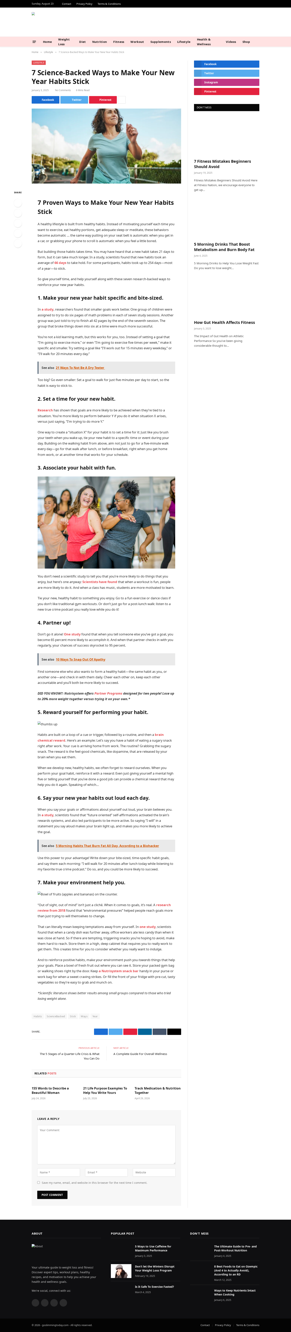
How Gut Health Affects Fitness (224, 322)
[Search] (257, 41)
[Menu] (34, 41)
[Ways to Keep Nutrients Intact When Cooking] (200, 1295)
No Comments (63, 90)
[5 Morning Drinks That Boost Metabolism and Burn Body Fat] (226, 218)
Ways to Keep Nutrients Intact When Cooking (235, 1292)
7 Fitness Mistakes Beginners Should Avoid (222, 164)
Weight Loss (64, 41)
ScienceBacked (56, 1016)
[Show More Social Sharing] (122, 100)
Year (95, 1016)
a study (47, 309)
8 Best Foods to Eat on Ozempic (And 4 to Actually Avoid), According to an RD (236, 1270)
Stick (73, 1016)
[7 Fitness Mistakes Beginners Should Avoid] (226, 135)
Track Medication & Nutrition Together (158, 1090)
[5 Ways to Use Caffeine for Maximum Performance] (121, 1251)
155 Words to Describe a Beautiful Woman (50, 1090)
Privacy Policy (84, 4)
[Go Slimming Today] (72, 22)
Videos (231, 42)
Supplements (160, 42)
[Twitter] (18, 213)
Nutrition (99, 42)
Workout (137, 42)
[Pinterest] (18, 233)
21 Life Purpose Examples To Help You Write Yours (105, 1090)
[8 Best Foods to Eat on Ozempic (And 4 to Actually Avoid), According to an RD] (200, 1271)
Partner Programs (108, 693)
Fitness (118, 42)
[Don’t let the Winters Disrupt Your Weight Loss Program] (121, 1271)
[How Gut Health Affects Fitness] (226, 297)
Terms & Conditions (109, 4)
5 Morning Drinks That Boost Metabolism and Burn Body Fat (224, 247)
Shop (246, 42)
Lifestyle (184, 42)
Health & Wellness (204, 41)
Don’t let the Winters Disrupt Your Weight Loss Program (154, 1268)
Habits (38, 1016)
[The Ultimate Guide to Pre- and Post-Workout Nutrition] (200, 1251)
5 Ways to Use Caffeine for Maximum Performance (153, 1248)
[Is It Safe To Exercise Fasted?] (121, 1291)
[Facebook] (18, 203)
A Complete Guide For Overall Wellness (140, 1054)
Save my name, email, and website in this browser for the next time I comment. (94, 1183)
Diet (82, 42)
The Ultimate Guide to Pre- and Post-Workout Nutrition (235, 1248)
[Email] (18, 243)
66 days (60, 262)
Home (47, 42)
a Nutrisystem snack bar (119, 971)
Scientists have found (99, 581)
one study (148, 926)
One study (72, 634)
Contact (66, 4)
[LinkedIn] (18, 223)
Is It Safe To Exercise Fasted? (154, 1287)
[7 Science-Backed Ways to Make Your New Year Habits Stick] (106, 146)
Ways (84, 1016)
